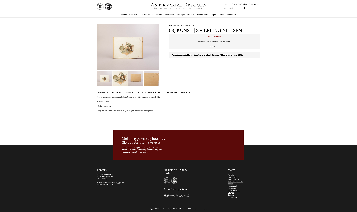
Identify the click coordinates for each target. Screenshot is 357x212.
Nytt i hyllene (233, 177)
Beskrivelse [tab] (102, 92)
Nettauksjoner (234, 179)
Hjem (170, 25)
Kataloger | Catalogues (232, 187)
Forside (231, 174)
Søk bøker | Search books (235, 182)
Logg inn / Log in (230, 4)
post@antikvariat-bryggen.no (113, 182)
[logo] (178, 6)
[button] (175, 14)
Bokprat (231, 192)
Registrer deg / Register (250, 4)
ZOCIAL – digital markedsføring (197, 209)
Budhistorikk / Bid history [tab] (123, 92)
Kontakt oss (233, 197)
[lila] (100, 6)
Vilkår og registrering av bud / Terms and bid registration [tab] (164, 92)
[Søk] (244, 8)
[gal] (176, 195)
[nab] (108, 6)
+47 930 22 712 (108, 184)
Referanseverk (234, 190)
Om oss (231, 195)
